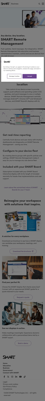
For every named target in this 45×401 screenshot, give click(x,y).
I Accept (29, 76)
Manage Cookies (14, 76)
